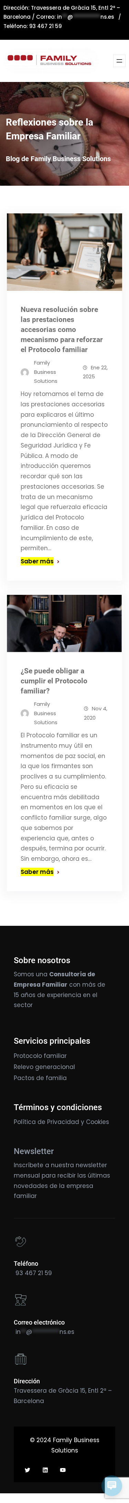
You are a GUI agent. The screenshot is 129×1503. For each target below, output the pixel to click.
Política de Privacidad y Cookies (61, 1122)
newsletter (91, 1165)
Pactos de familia (40, 1078)
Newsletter (34, 1151)
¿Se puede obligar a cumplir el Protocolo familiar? (54, 681)
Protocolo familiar (40, 1056)
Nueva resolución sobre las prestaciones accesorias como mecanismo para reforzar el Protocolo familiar (62, 329)
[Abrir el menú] (119, 61)
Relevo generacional (44, 1067)
